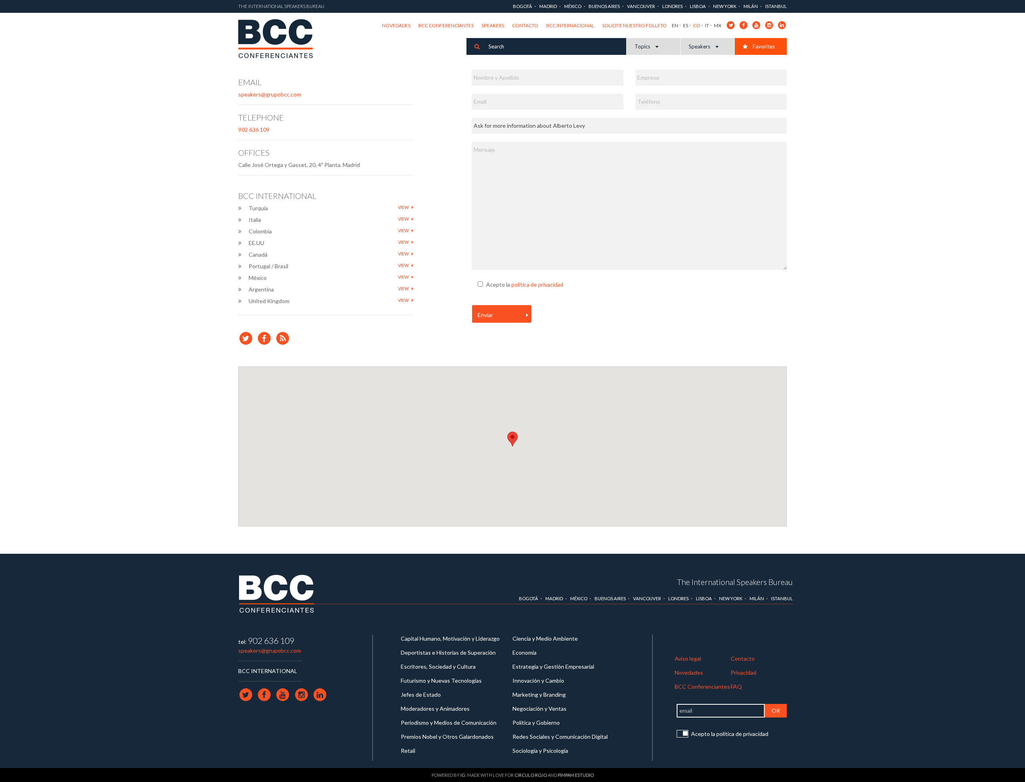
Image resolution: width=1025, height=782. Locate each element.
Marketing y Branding (539, 694)
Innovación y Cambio (538, 680)
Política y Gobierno (536, 722)
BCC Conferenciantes (446, 25)
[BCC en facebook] (743, 24)
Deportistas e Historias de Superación (448, 652)
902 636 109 (253, 129)
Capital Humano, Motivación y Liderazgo (450, 638)
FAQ (736, 686)
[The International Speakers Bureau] (279, 39)
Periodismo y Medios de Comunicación (448, 722)
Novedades (396, 25)
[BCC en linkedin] (782, 24)
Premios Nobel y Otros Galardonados (447, 736)
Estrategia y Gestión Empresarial (553, 666)
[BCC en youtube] (756, 24)
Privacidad (743, 672)
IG (462, 775)
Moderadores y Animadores (435, 708)
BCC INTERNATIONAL (267, 670)
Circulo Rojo (531, 775)
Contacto (525, 25)
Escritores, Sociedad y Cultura (438, 666)
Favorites (763, 46)
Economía (524, 652)
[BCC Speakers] (276, 593)
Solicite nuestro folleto (634, 25)
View (404, 207)
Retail (408, 750)
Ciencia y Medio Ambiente (545, 638)
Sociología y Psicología (540, 750)
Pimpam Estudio (576, 775)
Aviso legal (688, 658)
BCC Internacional (570, 25)
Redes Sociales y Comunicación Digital (560, 736)
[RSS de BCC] (282, 338)
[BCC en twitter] (731, 24)
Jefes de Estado (421, 694)
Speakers (493, 25)
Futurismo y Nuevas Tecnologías (441, 680)
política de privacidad (537, 284)
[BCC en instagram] (769, 24)
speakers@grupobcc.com (269, 94)
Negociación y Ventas (539, 708)
